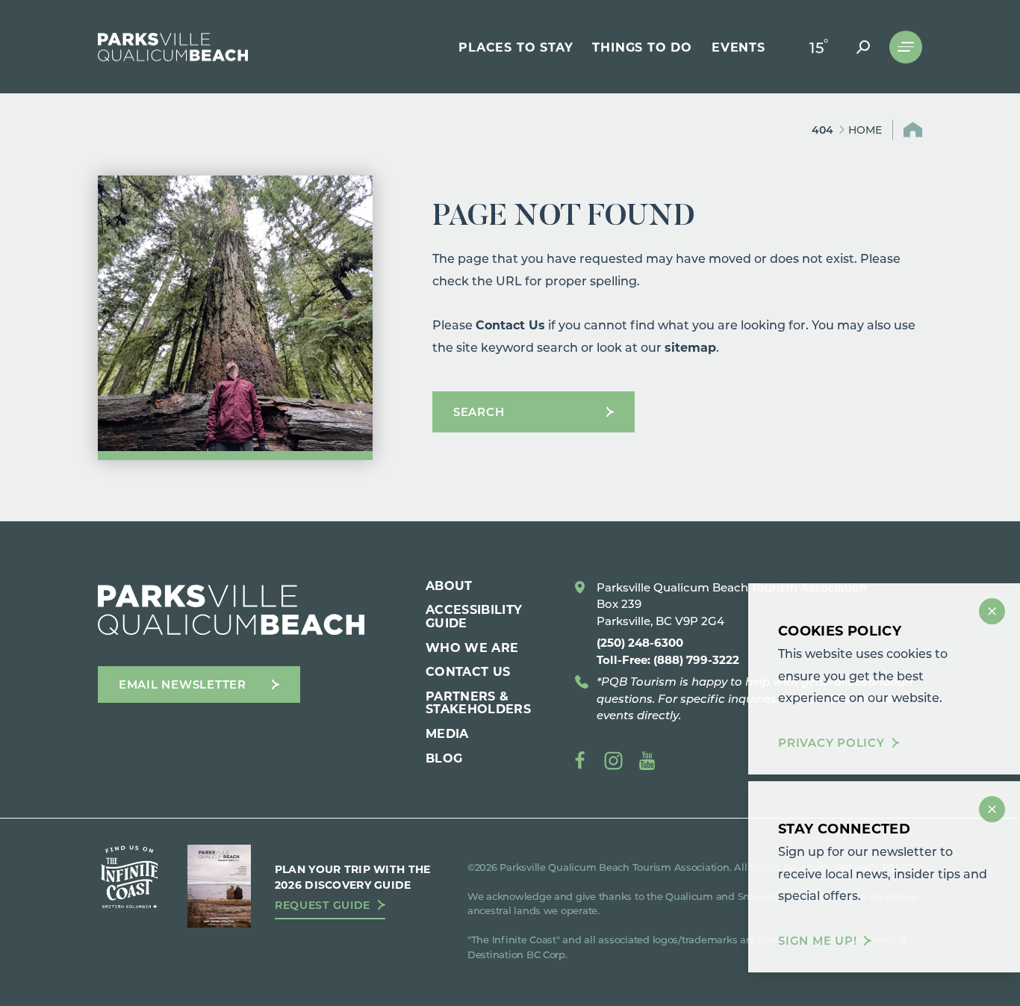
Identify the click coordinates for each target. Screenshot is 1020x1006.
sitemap (690, 347)
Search (479, 411)
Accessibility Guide (474, 615)
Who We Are (472, 647)
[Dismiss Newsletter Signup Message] (992, 809)
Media (447, 733)
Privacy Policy (831, 743)
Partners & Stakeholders (478, 702)
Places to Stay (515, 47)
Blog (444, 758)
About (449, 585)
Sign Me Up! (817, 940)
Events (738, 47)
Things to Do (642, 47)
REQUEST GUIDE (322, 905)
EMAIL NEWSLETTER (182, 684)
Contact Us (510, 324)
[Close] (992, 611)
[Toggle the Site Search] (863, 47)
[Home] (173, 47)
